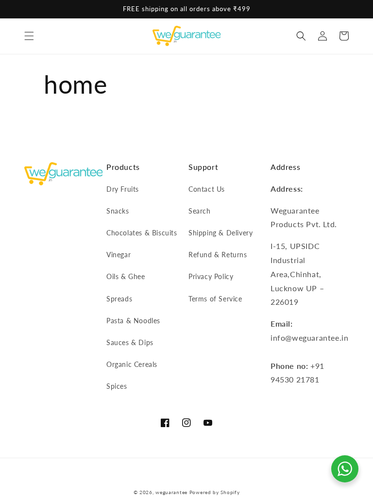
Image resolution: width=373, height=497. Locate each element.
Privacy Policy (210, 276)
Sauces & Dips (129, 342)
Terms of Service (215, 299)
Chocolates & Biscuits (141, 233)
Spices (116, 386)
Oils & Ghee (125, 276)
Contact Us (206, 189)
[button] (29, 36)
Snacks (117, 211)
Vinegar (118, 254)
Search (199, 211)
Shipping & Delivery (220, 233)
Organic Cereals (131, 364)
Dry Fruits (122, 189)
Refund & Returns (217, 254)
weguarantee (171, 492)
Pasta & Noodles (133, 320)
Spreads (119, 299)
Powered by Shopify (214, 492)
